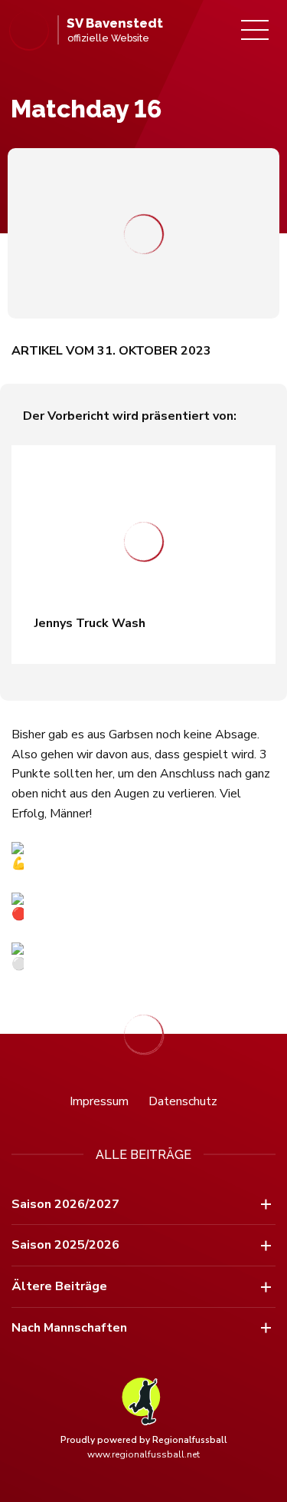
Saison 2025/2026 (65, 1244)
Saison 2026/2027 (65, 1204)
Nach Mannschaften (69, 1327)
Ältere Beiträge (59, 1286)
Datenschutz (182, 1101)
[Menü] (255, 30)
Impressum (99, 1101)
